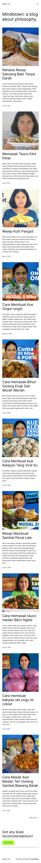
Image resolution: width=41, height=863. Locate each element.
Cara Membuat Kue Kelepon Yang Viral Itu (20, 463)
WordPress (35, 859)
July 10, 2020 (6, 647)
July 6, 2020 (6, 729)
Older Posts (34, 817)
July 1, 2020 (6, 810)
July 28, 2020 (6, 413)
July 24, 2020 (6, 567)
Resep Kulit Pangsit (17, 231)
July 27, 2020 (6, 485)
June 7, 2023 (6, 105)
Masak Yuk (6, 4)
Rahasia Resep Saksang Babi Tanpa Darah (18, 74)
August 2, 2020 (7, 333)
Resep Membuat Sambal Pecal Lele (17, 535)
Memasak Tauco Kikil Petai (19, 156)
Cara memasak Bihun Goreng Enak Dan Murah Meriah (19, 386)
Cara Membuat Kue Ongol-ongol (17, 307)
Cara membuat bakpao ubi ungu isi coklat (18, 700)
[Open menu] (37, 4)
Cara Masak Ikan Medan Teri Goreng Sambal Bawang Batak (20, 781)
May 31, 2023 (6, 256)
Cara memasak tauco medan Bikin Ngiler (19, 618)
